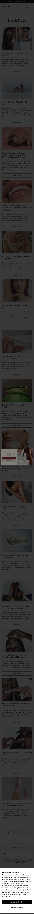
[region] (17, 890)
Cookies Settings (17, 907)
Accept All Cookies (17, 902)
